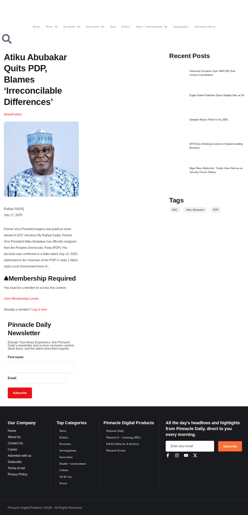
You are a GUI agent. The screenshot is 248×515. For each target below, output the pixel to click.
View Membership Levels (21, 298)
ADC (174, 209)
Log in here (39, 309)
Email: (12, 378)
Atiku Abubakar (195, 209)
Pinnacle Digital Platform (25, 507)
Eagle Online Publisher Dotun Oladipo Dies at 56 (216, 95)
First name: (16, 357)
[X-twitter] (195, 455)
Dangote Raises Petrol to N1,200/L (208, 119)
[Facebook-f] (168, 455)
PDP (215, 209)
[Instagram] (177, 455)
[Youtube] (186, 455)
